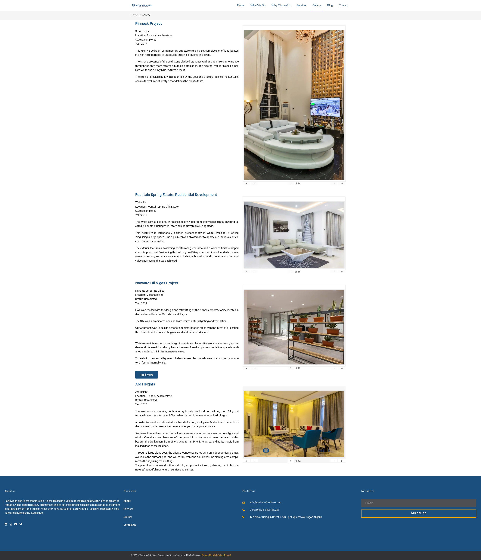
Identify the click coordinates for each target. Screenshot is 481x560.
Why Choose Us (281, 5)
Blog (330, 5)
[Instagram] (11, 524)
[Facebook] (6, 524)
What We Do (257, 5)
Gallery (316, 5)
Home (240, 5)
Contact (343, 5)
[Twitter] (20, 524)
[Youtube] (15, 524)
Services (301, 5)
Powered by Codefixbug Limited (216, 555)
